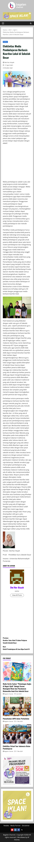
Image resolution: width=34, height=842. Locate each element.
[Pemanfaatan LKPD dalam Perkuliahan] (17, 706)
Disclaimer (25, 826)
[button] (3, 23)
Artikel (5, 42)
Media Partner (15, 826)
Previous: (15, 640)
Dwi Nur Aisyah (9, 62)
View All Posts (17, 595)
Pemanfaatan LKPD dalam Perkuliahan (16, 718)
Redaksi (6, 826)
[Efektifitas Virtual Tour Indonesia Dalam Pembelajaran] (17, 734)
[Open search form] (30, 23)
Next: (16, 648)
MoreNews (21, 837)
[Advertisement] (17, 163)
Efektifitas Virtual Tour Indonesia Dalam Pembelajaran (16, 747)
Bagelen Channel (8, 694)
